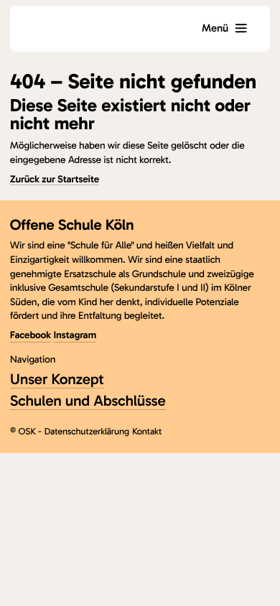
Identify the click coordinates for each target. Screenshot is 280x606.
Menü (215, 28)
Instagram (75, 335)
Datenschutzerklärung (86, 431)
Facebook (30, 335)
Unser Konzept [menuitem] (57, 379)
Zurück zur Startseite (54, 179)
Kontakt (147, 431)
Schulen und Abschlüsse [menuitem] (88, 401)
